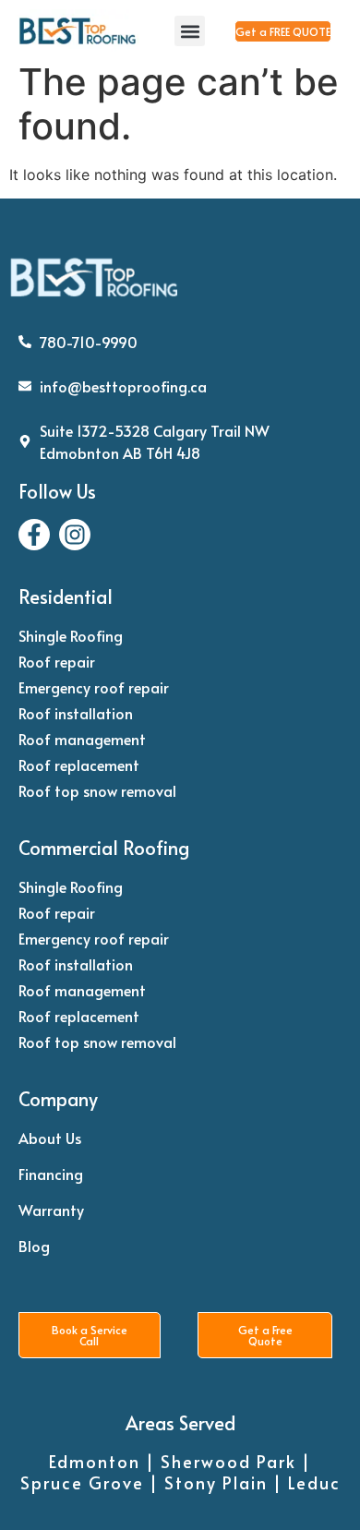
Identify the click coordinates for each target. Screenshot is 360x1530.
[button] (189, 31)
